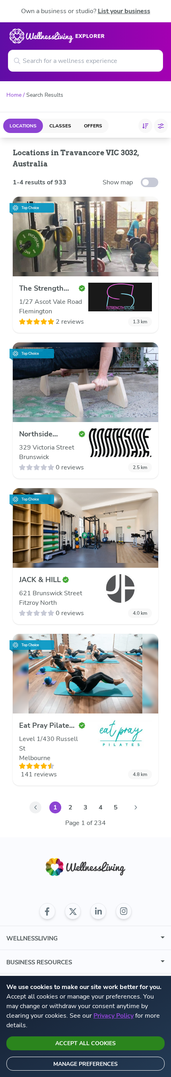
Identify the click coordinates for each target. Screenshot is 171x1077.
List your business (124, 11)
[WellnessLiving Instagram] (124, 911)
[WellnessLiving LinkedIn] (98, 911)
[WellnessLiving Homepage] (85, 867)
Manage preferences (85, 1064)
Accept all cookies (85, 1043)
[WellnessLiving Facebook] (47, 911)
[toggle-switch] (149, 182)
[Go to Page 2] (136, 807)
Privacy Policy (113, 1015)
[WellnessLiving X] (73, 911)
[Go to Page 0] (35, 807)
